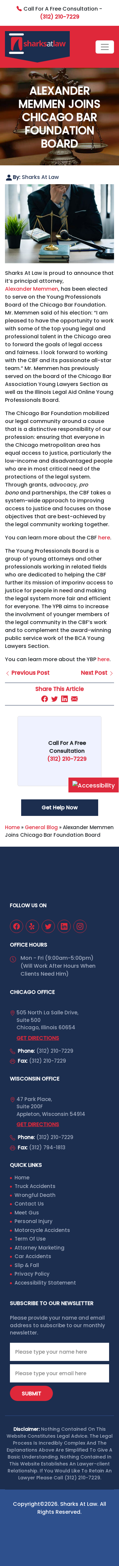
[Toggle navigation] (105, 47)
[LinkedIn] (64, 698)
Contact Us (29, 1203)
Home (12, 827)
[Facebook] (44, 698)
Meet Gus (27, 1212)
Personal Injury (34, 1221)
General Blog (41, 827)
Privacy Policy (32, 1273)
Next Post (95, 673)
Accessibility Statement (45, 1282)
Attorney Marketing (39, 1247)
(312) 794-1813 (47, 1147)
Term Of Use (30, 1238)
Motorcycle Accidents (42, 1230)
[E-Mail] (74, 698)
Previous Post (30, 673)
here (104, 537)
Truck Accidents (35, 1186)
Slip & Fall (27, 1265)
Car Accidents (33, 1256)
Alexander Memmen (31, 289)
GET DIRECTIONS (38, 1038)
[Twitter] (54, 698)
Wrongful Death (35, 1195)
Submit (31, 1393)
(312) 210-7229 (54, 1050)
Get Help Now (60, 807)
